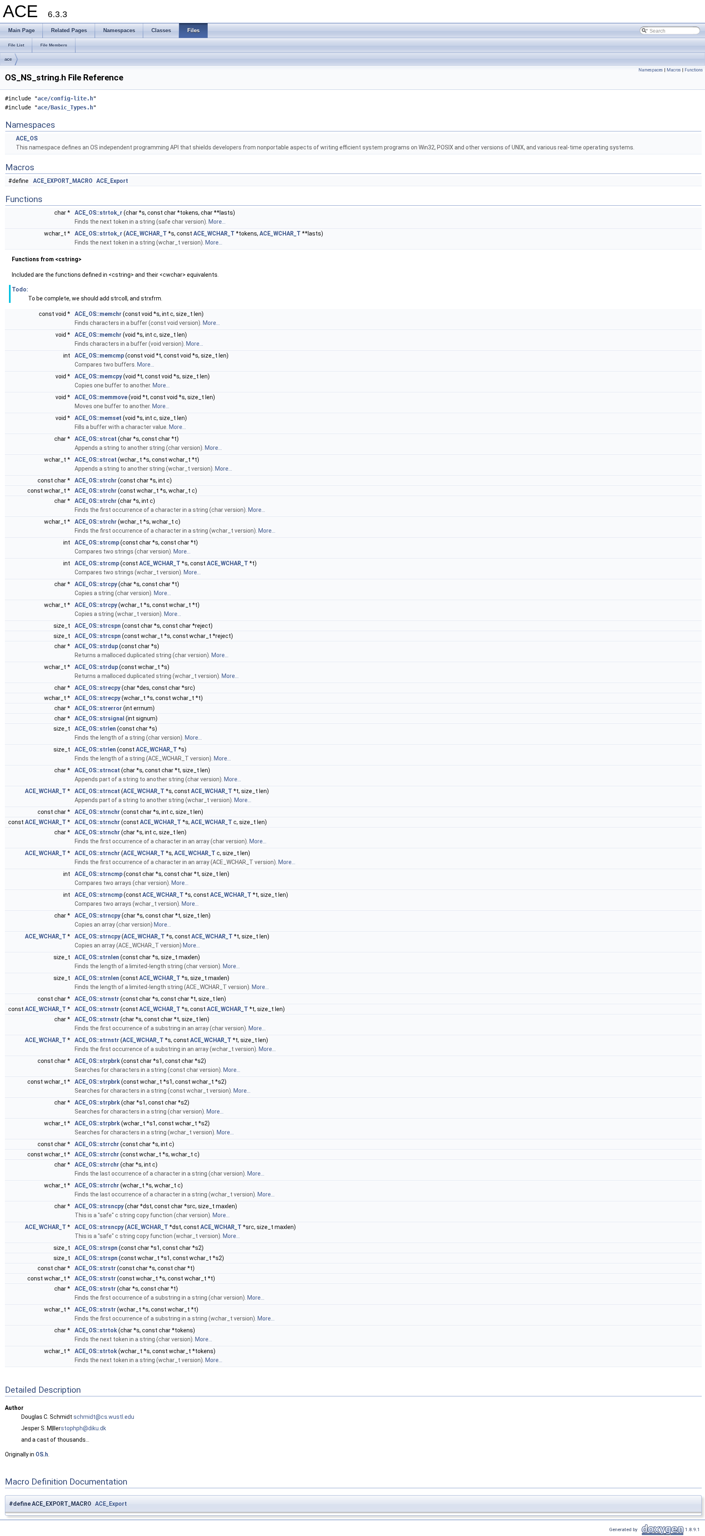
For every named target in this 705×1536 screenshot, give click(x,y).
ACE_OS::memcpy (98, 376)
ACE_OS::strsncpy (99, 1206)
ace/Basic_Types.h (65, 107)
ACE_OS (27, 138)
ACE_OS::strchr (96, 480)
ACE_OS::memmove (101, 397)
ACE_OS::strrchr (97, 1144)
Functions (694, 70)
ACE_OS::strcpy (96, 584)
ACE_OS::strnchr (97, 812)
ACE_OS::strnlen (97, 957)
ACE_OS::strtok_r (98, 212)
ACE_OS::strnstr (97, 999)
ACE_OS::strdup (96, 646)
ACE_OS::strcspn (98, 625)
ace (8, 59)
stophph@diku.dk (83, 1428)
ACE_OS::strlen (95, 728)
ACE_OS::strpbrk (97, 1061)
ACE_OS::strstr (95, 1268)
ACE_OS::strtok (96, 1330)
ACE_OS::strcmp (97, 542)
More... (217, 221)
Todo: (20, 289)
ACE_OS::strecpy (97, 688)
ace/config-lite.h (65, 98)
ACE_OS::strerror (98, 708)
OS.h (41, 1454)
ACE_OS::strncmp (98, 874)
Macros (674, 70)
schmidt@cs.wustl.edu (103, 1417)
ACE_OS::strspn (96, 1248)
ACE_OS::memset (98, 418)
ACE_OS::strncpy (97, 915)
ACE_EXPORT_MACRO (63, 181)
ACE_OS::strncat (97, 770)
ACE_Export (112, 181)
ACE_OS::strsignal (99, 718)
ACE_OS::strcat (96, 439)
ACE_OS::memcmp (99, 355)
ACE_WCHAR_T (146, 233)
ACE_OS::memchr (98, 314)
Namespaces (650, 70)
